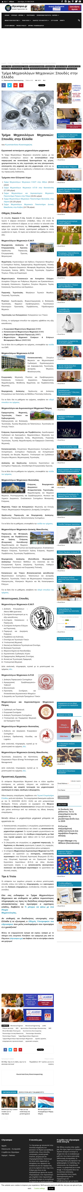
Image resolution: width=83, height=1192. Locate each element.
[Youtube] (79, 1)
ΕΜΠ (50, 1028)
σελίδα (51, 345)
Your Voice (25, 20)
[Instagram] (65, 1)
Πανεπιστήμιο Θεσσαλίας (33, 1033)
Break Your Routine (12, 20)
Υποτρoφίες (31, 15)
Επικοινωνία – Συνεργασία (11, 1149)
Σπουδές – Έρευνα (17, 15)
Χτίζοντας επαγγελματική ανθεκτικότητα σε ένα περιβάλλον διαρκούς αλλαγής (68, 831)
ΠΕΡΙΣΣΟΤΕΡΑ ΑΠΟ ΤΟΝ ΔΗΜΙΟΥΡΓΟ (31, 1092)
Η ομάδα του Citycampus (10, 1152)
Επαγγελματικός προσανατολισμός (38, 68)
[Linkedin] (69, 1)
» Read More (61, 160)
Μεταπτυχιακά (5, 68)
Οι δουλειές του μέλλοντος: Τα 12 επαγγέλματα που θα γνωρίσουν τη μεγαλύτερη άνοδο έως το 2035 (68, 815)
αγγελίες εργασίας (40, 1038)
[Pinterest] (72, 1)
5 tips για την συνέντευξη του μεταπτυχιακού (25, 1112)
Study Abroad (9, 25)
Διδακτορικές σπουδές (16, 68)
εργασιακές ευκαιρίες (32, 1041)
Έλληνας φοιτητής (7, 1028)
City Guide (54, 20)
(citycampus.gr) (16, 938)
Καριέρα (51, 68)
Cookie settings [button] (39, 1188)
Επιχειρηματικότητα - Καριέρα (20, 66)
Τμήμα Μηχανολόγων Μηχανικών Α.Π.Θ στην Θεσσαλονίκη (29, 188)
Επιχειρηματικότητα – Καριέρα (47, 15)
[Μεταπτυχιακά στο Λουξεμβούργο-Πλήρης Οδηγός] (46, 1102)
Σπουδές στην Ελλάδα (61, 66)
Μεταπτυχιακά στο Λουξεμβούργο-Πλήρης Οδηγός (45, 1112)
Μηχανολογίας (9, 913)
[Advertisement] (41, 44)
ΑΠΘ (17, 1028)
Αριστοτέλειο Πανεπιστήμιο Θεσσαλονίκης (33, 1028)
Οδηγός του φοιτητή (40, 20)
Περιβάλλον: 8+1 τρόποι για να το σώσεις (41, 1063)
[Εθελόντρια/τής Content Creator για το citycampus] (9, 1102)
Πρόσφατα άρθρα (50, 66)
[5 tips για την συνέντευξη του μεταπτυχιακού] (28, 1102)
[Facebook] (62, 1)
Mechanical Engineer (16, 1025)
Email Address (63, 783)
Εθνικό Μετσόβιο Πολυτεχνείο (11, 1031)
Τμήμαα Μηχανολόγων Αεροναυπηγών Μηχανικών (17, 1038)
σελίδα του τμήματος (45, 524)
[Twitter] (76, 1)
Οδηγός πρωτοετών (72, 68)
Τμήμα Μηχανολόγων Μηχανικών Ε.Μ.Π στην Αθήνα (25, 182)
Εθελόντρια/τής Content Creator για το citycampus (9, 1112)
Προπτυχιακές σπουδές (74, 66)
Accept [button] (51, 1188)
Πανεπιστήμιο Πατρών (9, 1036)
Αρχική (7, 15)
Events (62, 20)
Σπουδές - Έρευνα (6, 66)
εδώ (10, 669)
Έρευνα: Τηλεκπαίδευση (36, 25)
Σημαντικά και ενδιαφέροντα (37, 66)
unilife (44, 1025)
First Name (61, 790)
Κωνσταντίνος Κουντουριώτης (14, 80)
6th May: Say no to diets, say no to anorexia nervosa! (14, 1063)
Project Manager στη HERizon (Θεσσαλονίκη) (68, 842)
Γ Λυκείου (26, 68)
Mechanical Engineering (32, 1025)
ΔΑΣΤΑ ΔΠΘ (62, 804)
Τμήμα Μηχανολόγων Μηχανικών (28, 1036)
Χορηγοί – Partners (8, 1155)
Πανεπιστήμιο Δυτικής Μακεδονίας (13, 1033)
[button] (78, 20)
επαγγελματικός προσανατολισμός (12, 1041)
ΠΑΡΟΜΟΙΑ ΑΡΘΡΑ (9, 1092)
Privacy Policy (21, 25)
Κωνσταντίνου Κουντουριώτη (18, 144)
